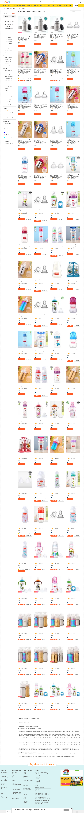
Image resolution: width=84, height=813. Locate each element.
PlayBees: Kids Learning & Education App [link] (42, 802)
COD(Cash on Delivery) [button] (27, 789)
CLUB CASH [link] (25, 804)
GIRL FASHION (22, 5)
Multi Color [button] (8, 136)
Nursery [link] (2, 785)
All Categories (6, 5)
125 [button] (52, 145)
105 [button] (68, 320)
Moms (56, 5)
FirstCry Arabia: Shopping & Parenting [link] (41, 793)
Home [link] (4, 8)
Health (60, 5)
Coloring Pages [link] (14, 785)
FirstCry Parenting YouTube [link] (16, 784)
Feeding (44, 5)
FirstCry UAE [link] (37, 789)
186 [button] (68, 40)
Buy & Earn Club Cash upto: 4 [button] (24, 569)
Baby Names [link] (14, 783)
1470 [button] (68, 670)
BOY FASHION (15, 5)
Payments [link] (25, 772)
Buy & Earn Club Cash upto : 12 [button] (24, 78)
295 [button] (19, 110)
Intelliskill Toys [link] (37, 782)
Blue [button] (7, 132)
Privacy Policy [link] (25, 779)
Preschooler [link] (14, 777)
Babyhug (23, 8)
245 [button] (36, 425)
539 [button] (36, 145)
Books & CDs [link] (3, 775)
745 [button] (52, 460)
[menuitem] (6, 2)
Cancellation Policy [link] (26, 776)
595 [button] (19, 42)
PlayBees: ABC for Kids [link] (38, 805)
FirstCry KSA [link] (37, 790)
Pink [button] (7, 134)
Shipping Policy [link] (26, 773)
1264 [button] (52, 670)
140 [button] (36, 250)
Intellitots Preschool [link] (38, 778)
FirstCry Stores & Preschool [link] (5, 797)
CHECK (66, 810)
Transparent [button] (9, 137)
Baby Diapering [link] (3, 779)
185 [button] (36, 110)
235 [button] (52, 250)
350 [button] (36, 565)
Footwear (28, 5)
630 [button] (36, 75)
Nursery (52, 5)
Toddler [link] (13, 776)
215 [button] (19, 425)
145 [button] (19, 355)
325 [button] (68, 75)
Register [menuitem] (72, 1)
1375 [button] (20, 705)
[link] (9, 123)
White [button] (8, 131)
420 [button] (52, 705)
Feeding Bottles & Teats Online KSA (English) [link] (42, 798)
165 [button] (19, 530)
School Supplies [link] (3, 776)
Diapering (36, 5)
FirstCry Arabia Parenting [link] (16, 793)
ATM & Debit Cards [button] (26, 788)
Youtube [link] (24, 798)
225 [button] (52, 215)
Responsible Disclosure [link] (27, 781)
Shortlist (28, 46)
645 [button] (36, 40)
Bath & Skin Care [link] (3, 781)
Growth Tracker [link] (14, 781)
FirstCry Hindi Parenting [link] (16, 789)
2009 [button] (20, 635)
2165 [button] (36, 635)
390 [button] (68, 705)
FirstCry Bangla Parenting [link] (16, 792)
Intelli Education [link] (37, 777)
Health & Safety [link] (3, 783)
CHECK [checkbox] (13, 13)
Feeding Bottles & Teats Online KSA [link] (40, 797)
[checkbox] (9, 22)
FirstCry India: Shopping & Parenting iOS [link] (41, 773)
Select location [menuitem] (43, 1)
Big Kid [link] (13, 779)
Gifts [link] (1, 788)
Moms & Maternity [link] (4, 787)
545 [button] (52, 40)
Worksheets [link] (37, 784)
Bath (48, 5)
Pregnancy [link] (14, 773)
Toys (32, 5)
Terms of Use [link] (25, 777)
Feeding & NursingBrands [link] (17, 8)
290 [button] (52, 600)
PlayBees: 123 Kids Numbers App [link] (40, 803)
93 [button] (35, 320)
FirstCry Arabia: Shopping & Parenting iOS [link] (42, 794)
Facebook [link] (25, 794)
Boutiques (65, 5)
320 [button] (52, 565)
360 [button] (36, 705)
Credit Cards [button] (25, 785)
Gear (41, 5)
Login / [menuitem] (69, 1)
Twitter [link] (24, 797)
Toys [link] (1, 773)
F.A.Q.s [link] (2, 796)
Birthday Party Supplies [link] (4, 777)
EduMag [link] (36, 785)
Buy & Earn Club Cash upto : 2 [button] (57, 78)
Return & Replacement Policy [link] (28, 775)
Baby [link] (13, 775)
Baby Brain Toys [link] (37, 780)
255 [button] (68, 250)
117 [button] (19, 250)
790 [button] (19, 320)
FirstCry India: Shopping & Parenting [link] (41, 772)
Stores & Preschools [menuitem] (50, 1)
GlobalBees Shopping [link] (15, 798)
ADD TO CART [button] (21, 45)
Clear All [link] (13, 16)
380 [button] (19, 600)
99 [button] (51, 75)
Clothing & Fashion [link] (4, 772)
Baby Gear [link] (2, 784)
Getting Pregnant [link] (15, 772)
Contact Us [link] (2, 793)
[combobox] (75, 11)
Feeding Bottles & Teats (53, 754)
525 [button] (19, 75)
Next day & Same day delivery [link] (28, 780)
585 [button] (19, 145)
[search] (21, 2)
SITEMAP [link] (25, 802)
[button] (43, 2)
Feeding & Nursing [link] (9, 8)
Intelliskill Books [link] (37, 781)
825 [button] (68, 285)
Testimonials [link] (25, 801)
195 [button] (52, 180)
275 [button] (68, 180)
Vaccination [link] (14, 780)
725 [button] (19, 390)
